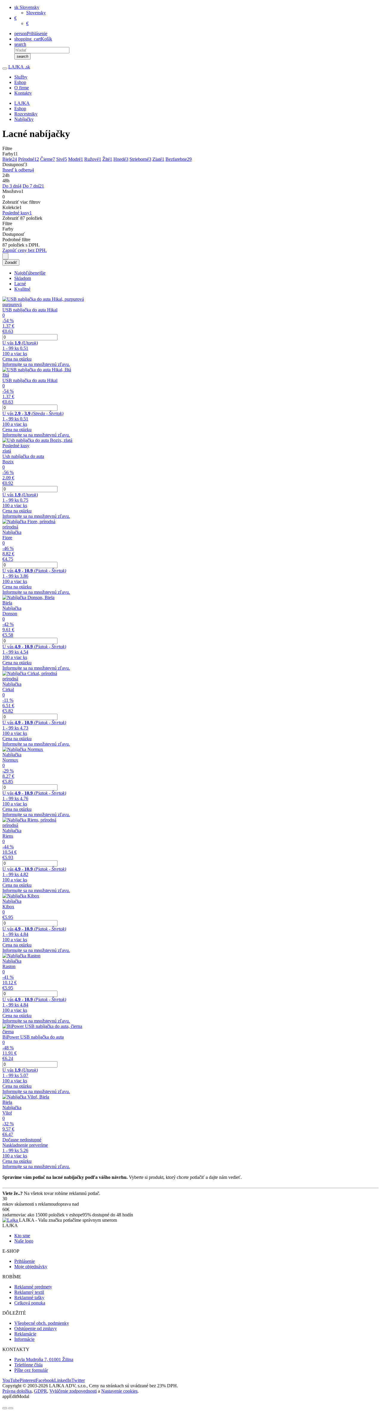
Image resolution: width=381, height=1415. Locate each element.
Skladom (22, 278)
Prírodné (28, 159)
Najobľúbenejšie (30, 272)
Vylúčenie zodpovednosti (73, 1391)
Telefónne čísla (28, 1364)
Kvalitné (22, 289)
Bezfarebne (178, 159)
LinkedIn (62, 1380)
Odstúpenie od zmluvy (35, 1328)
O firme (21, 87)
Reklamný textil (29, 1292)
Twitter (78, 1380)
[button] (26, 7)
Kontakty (23, 93)
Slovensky (36, 12)
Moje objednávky (30, 1266)
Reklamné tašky (29, 1297)
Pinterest (28, 1380)
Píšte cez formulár (31, 1370)
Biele (9, 159)
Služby (20, 77)
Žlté (107, 159)
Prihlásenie (24, 1261)
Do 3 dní (11, 185)
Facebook (45, 1380)
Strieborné (140, 159)
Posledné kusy (17, 212)
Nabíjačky (24, 119)
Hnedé (120, 159)
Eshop (20, 82)
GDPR (40, 1391)
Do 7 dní (33, 185)
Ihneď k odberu (18, 169)
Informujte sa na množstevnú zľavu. (36, 364)
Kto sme (22, 1235)
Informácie (24, 1339)
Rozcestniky (26, 113)
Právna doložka (17, 1391)
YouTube (11, 1380)
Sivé (61, 159)
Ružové (92, 159)
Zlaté (158, 159)
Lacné (20, 283)
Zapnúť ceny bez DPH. (24, 250)
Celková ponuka (29, 1302)
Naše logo (23, 1240)
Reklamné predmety (33, 1286)
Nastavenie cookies (119, 1391)
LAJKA (19, 66)
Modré (75, 159)
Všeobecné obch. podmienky (41, 1323)
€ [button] (15, 18)
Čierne (47, 159)
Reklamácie (25, 1333)
